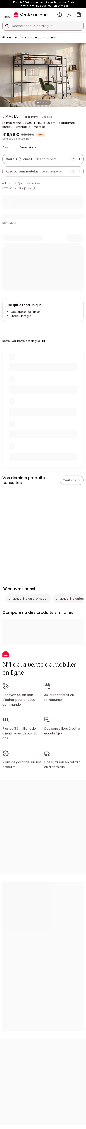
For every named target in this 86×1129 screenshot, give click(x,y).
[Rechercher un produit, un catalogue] (7, 25)
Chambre (13, 37)
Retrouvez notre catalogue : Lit (23, 341)
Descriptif (9, 147)
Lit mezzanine (48, 37)
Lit (36, 37)
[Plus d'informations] (33, 188)
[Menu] (7, 13)
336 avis (47, 116)
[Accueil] (3, 38)
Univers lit (27, 37)
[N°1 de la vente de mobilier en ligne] (31, 14)
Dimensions (28, 147)
